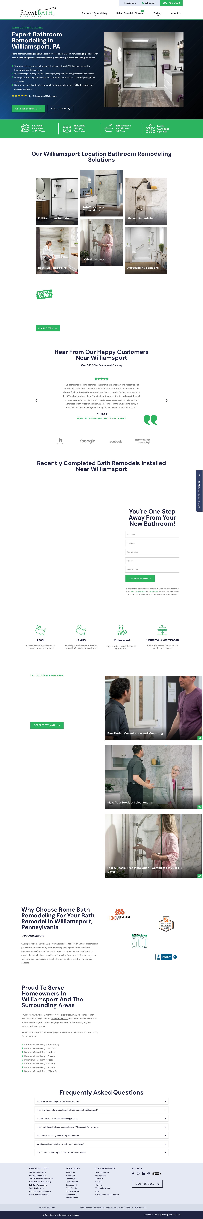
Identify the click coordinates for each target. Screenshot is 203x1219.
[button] (130, 3)
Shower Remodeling (140, 218)
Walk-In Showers (94, 259)
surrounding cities (59, 1018)
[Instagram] (138, 1173)
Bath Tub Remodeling (52, 267)
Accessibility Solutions (143, 267)
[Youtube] (148, 1173)
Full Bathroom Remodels (54, 218)
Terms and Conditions (138, 591)
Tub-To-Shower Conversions (93, 209)
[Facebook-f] (132, 1173)
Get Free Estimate (140, 578)
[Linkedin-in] (143, 1173)
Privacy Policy (153, 591)
